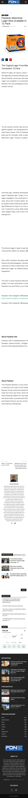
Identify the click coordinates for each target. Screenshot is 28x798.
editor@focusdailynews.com (17, 779)
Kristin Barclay (6, 26)
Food (7, 13)
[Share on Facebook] (3, 59)
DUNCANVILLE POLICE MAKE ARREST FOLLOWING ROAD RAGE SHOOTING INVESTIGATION (11, 600)
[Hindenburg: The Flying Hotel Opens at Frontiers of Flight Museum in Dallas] (5, 671)
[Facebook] (11, 790)
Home (3, 13)
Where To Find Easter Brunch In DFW (7, 464)
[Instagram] (12, 523)
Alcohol (10, 13)
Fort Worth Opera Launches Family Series (12, 606)
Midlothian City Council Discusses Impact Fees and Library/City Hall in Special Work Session (20, 466)
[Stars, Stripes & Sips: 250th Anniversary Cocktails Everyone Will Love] (5, 679)
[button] (2, 2)
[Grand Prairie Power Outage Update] (5, 699)
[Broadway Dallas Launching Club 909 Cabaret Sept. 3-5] (5, 575)
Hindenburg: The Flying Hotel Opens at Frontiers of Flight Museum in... (18, 671)
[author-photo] (14, 481)
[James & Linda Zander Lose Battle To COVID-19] (5, 707)
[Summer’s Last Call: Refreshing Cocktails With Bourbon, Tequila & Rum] (5, 663)
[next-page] (5, 581)
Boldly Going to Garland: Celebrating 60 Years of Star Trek (14, 614)
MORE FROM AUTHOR (19, 554)
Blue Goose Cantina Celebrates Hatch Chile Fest (17, 568)
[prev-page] (3, 581)
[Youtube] (15, 523)
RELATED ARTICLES (7, 554)
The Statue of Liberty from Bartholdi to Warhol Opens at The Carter (14, 610)
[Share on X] (6, 59)
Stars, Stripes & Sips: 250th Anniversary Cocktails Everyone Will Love (17, 679)
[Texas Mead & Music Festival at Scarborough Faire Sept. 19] (5, 560)
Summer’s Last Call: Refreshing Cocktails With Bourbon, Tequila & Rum (18, 663)
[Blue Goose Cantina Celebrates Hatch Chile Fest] (5, 568)
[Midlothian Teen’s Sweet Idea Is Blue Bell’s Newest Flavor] (5, 692)
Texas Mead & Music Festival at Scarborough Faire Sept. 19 (17, 560)
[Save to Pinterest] (10, 59)
